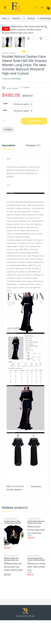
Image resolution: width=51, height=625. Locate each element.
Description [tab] (8, 145)
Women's (16, 18)
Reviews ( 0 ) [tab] (33, 145)
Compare (26, 87)
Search (36, 7)
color (5, 103)
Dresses (31, 18)
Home (4, 18)
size (5, 110)
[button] (47, 27)
